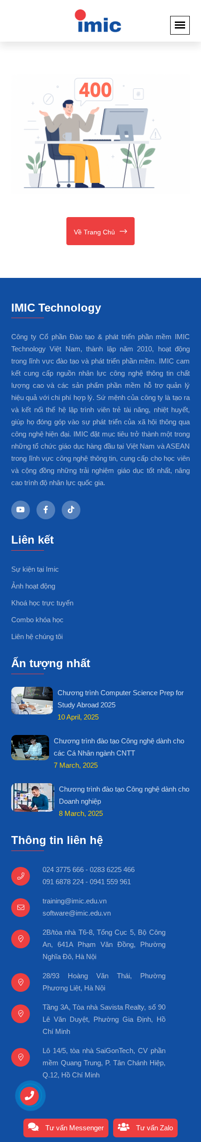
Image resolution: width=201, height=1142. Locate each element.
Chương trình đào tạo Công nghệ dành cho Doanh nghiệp (124, 795)
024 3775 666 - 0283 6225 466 (89, 869)
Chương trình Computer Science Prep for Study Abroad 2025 (120, 699)
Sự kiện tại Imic (35, 569)
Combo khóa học (37, 620)
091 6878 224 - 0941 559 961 (87, 882)
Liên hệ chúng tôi (37, 636)
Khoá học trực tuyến (42, 603)
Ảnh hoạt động (33, 586)
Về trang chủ (94, 232)
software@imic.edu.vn (77, 913)
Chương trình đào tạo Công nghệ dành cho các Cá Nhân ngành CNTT (119, 747)
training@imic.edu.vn (75, 901)
